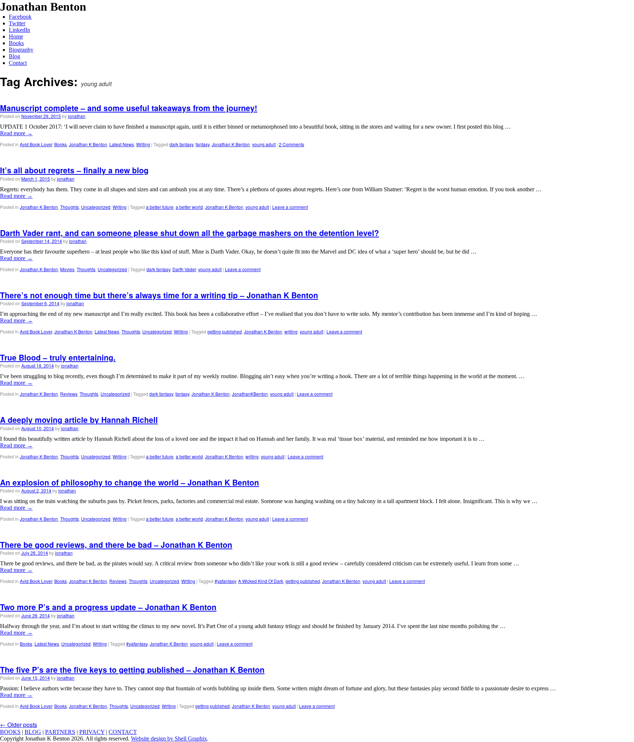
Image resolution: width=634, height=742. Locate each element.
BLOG (33, 732)
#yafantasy (225, 581)
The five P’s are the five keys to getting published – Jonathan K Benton (132, 669)
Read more (16, 133)
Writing (143, 144)
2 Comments (291, 144)
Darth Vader (184, 269)
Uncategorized (95, 207)
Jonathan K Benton (88, 144)
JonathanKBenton (250, 394)
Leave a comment (290, 207)
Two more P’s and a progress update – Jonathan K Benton (108, 606)
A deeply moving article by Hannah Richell (79, 419)
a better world (189, 207)
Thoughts (69, 207)
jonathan (76, 116)
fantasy (202, 144)
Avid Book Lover (36, 144)
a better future (160, 207)
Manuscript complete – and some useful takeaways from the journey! (128, 107)
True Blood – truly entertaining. (58, 357)
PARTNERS (60, 732)
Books (60, 144)
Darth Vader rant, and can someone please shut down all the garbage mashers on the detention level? (189, 232)
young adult (264, 144)
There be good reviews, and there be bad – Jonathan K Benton (116, 544)
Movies (67, 269)
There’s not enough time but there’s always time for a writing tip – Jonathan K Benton (159, 294)
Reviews (68, 394)
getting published (224, 331)
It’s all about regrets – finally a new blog (74, 170)
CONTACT (123, 732)
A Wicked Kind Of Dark (260, 581)
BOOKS (10, 732)
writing (291, 331)
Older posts (18, 724)
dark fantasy (181, 144)
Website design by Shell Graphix (169, 738)
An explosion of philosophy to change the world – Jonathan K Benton (129, 482)
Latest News (121, 144)
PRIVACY (92, 732)
